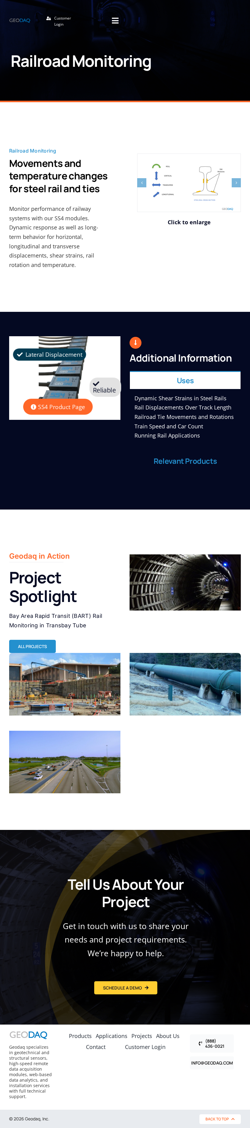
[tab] (185, 380)
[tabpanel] (185, 420)
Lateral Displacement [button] (53, 354)
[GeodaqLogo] (19, 21)
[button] (141, 182)
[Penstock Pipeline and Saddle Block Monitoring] (185, 684)
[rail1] (189, 183)
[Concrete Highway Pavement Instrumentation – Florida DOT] (64, 762)
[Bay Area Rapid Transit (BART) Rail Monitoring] (185, 582)
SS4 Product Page (60, 406)
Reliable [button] (104, 390)
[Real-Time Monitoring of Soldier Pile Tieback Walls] (64, 684)
